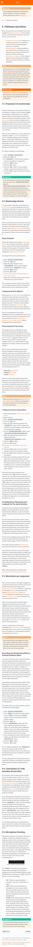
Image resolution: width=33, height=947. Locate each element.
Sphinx (10, 942)
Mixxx (17, 2)
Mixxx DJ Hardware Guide (12, 92)
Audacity (11, 374)
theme (18, 942)
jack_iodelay (14, 370)
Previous (6, 931)
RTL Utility (13, 372)
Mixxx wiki (12, 789)
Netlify (23, 944)
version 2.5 (23, 15)
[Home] (2, 20)
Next (27, 931)
